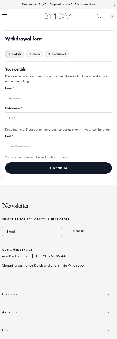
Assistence (10, 312)
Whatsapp (76, 265)
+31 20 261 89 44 (51, 256)
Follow (7, 330)
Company (9, 294)
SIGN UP (79, 231)
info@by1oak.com (15, 256)
